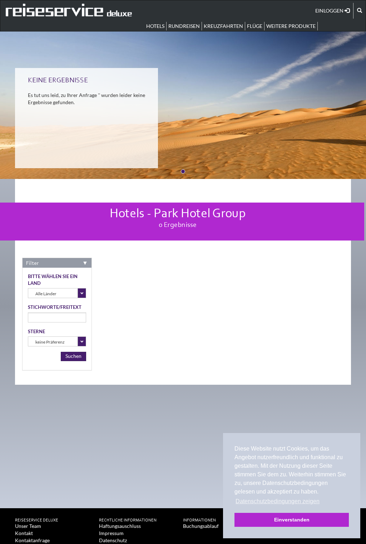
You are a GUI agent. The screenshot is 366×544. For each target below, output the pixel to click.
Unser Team (28, 526)
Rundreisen (184, 26)
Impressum (111, 533)
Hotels (155, 26)
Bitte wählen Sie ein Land (53, 279)
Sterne (36, 331)
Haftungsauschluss (120, 526)
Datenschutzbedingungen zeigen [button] (278, 501)
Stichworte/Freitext (54, 307)
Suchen (73, 356)
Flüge (254, 26)
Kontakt (24, 533)
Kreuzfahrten (223, 26)
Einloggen (330, 11)
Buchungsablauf (201, 526)
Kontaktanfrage (32, 540)
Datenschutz (113, 540)
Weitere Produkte (291, 26)
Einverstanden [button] (292, 520)
